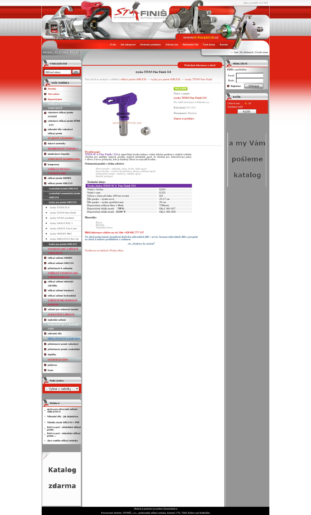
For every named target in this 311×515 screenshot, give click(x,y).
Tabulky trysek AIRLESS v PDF (63, 422)
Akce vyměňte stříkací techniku (62, 440)
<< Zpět (234, 52)
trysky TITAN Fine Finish (63, 212)
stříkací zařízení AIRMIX (60, 258)
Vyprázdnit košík (235, 107)
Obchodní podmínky (150, 44)
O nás (113, 44)
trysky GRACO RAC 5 (61, 223)
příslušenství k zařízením (60, 268)
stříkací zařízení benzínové (61, 290)
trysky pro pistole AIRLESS (63, 202)
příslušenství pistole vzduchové (63, 344)
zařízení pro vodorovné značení (63, 309)
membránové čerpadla (58, 154)
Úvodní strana (261, 52)
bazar (50, 370)
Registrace (236, 86)
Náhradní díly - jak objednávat (62, 416)
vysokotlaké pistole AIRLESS (63, 188)
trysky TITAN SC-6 (59, 207)
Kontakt (224, 44)
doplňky (52, 354)
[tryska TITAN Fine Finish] (126, 141)
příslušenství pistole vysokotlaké (64, 349)
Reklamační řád (190, 44)
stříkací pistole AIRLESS (60, 183)
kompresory (53, 164)
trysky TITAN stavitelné (62, 218)
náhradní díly (55, 333)
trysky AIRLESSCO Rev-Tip (64, 239)
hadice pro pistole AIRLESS (63, 244)
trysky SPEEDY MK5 (61, 233)
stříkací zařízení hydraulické (62, 295)
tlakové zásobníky (57, 143)
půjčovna (52, 365)
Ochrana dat (172, 44)
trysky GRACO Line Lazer (63, 228)
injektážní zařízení (57, 320)
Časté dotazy (209, 44)
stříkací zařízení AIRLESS (61, 263)
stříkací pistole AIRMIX (59, 178)
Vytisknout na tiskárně (96, 250)
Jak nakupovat (127, 44)
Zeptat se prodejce (184, 118)
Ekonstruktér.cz (170, 508)
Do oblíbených (246, 52)
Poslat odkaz (116, 250)
